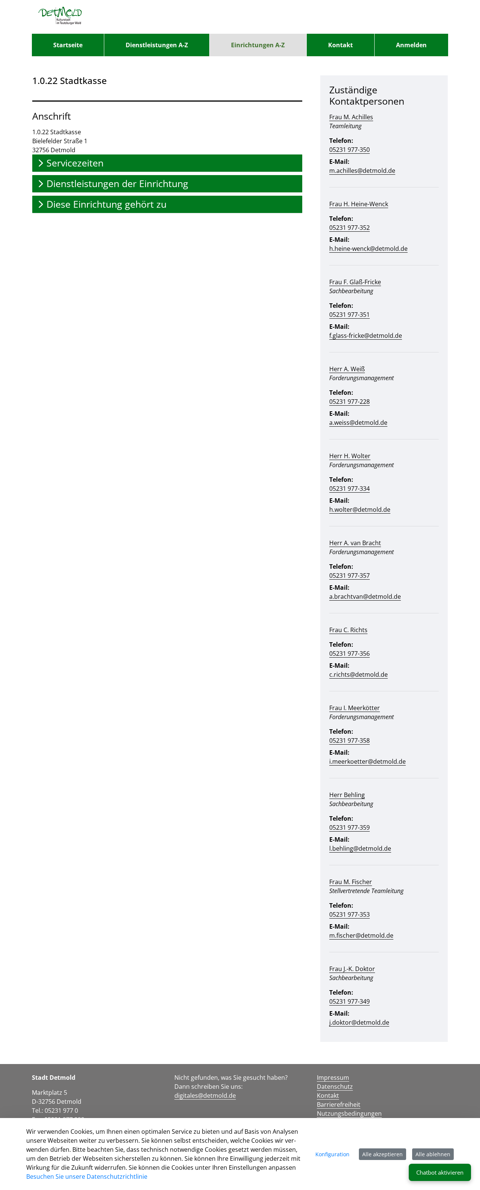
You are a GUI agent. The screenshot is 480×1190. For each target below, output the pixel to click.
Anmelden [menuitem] (411, 45)
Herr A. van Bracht (355, 543)
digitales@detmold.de (205, 1095)
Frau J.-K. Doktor (352, 969)
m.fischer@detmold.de (361, 935)
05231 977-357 (349, 575)
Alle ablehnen (433, 1154)
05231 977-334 (349, 488)
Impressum (333, 1077)
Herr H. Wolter (349, 456)
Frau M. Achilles (351, 117)
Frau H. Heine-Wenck (358, 204)
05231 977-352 (349, 227)
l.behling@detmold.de (360, 848)
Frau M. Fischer (350, 882)
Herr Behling (347, 795)
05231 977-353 (349, 914)
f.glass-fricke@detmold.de (365, 335)
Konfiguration (332, 1154)
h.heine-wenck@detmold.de (368, 248)
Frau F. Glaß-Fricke (355, 282)
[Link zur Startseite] (60, 17)
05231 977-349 (349, 1001)
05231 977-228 (349, 401)
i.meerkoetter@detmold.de (367, 761)
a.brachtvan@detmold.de (365, 596)
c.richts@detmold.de (358, 674)
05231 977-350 (349, 149)
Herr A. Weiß (347, 369)
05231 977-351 (349, 314)
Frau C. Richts (348, 630)
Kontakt (328, 1095)
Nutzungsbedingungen (349, 1113)
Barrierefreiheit (338, 1104)
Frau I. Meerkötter (354, 708)
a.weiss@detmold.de (358, 422)
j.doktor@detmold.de (359, 1022)
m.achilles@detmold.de (362, 170)
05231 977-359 (349, 827)
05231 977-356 (349, 653)
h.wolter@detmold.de (359, 509)
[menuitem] (68, 45)
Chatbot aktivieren (440, 1172)
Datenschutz (335, 1086)
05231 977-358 (349, 740)
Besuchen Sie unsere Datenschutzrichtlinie (86, 1176)
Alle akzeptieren (382, 1154)
